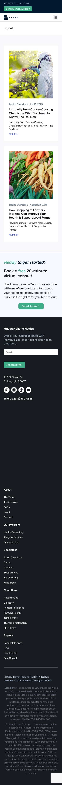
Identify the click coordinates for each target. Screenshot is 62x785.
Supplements (11, 572)
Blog (6, 648)
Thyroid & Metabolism (16, 622)
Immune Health (12, 612)
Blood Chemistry (13, 557)
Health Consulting (13, 532)
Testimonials (10, 502)
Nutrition (13, 134)
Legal (7, 512)
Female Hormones (14, 607)
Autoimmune (11, 597)
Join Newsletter (14, 364)
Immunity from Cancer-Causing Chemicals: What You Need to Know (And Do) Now (31, 113)
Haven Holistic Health (19, 328)
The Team (9, 497)
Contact (8, 517)
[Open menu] (55, 17)
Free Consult (10, 658)
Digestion (9, 602)
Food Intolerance (13, 643)
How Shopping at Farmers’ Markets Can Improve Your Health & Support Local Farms (30, 214)
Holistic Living (11, 577)
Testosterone (11, 617)
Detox (7, 562)
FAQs (7, 507)
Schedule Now (30, 306)
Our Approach (11, 542)
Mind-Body (10, 582)
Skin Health (10, 628)
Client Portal (10, 653)
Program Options (13, 537)
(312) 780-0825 (23, 398)
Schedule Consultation (18, 8)
